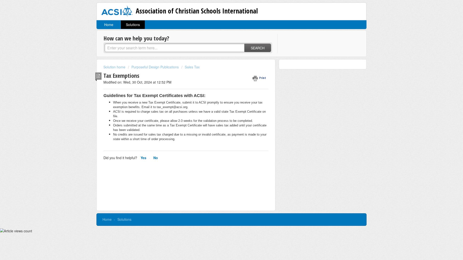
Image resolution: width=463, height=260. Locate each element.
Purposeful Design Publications (155, 67)
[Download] (222, 67)
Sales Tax (192, 67)
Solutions (133, 24)
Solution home (114, 67)
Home (108, 24)
